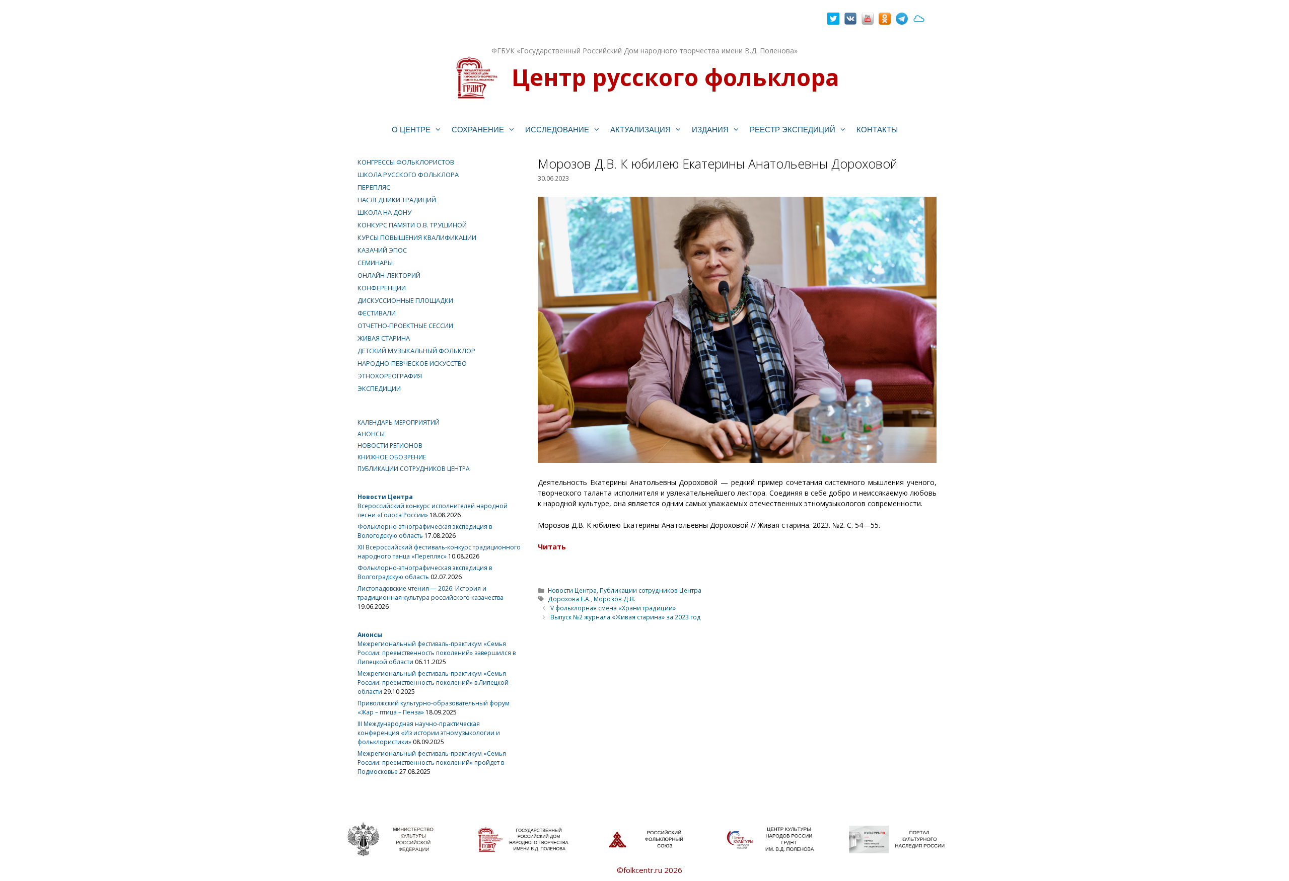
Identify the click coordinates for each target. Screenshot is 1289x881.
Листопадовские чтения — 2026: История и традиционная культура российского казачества (430, 593)
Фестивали (376, 312)
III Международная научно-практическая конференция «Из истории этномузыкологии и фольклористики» (428, 732)
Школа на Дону (384, 212)
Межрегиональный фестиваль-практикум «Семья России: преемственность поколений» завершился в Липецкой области (436, 652)
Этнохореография (389, 375)
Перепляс (373, 187)
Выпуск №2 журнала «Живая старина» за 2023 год (625, 617)
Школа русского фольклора (408, 174)
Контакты (877, 129)
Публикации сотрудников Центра (650, 590)
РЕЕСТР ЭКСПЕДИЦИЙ (792, 129)
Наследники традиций (396, 199)
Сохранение (478, 129)
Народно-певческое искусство (412, 363)
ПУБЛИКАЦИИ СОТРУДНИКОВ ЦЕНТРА (413, 468)
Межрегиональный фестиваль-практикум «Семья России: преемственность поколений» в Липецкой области (433, 682)
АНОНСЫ (371, 434)
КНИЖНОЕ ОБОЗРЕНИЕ (391, 457)
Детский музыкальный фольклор (416, 350)
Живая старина (383, 338)
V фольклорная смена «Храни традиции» (613, 608)
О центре (411, 129)
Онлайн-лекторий (388, 275)
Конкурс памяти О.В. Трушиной (412, 224)
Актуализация (640, 129)
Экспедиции (379, 388)
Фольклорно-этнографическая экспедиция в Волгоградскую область (424, 572)
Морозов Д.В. (614, 599)
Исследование (557, 129)
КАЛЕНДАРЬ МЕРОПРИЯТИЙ (398, 422)
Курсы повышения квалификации (416, 237)
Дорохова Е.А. (569, 599)
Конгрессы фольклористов (405, 162)
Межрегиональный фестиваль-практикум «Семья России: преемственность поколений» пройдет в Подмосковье (431, 762)
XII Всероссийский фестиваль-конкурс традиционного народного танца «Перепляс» (439, 551)
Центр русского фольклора (675, 77)
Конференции (381, 287)
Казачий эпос (382, 250)
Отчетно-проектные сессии (405, 325)
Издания (710, 129)
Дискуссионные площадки (405, 300)
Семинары (375, 262)
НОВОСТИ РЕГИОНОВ (389, 445)
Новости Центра (572, 590)
